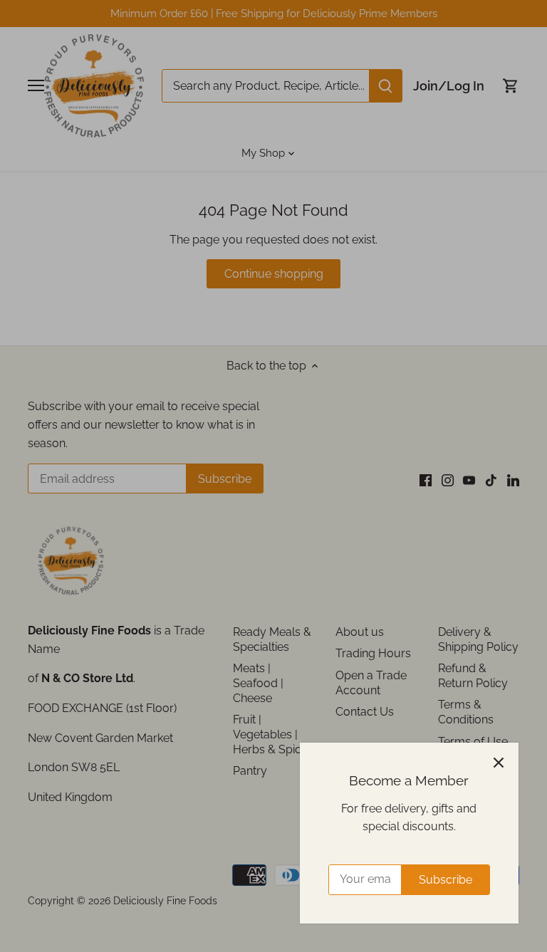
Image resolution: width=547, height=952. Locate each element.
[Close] (498, 762)
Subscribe (445, 879)
